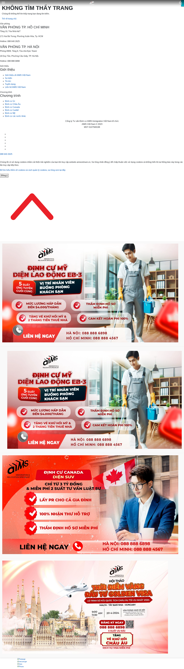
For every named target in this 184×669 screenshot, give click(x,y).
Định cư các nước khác (15, 116)
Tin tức (8, 81)
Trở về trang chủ (9, 19)
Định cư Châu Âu (13, 104)
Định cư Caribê (12, 110)
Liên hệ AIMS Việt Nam (15, 87)
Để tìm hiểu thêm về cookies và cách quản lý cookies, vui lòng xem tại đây (32, 170)
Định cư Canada (12, 107)
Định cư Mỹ (10, 113)
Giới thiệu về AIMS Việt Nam (17, 75)
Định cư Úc (10, 101)
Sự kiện (8, 78)
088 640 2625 (6, 154)
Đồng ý (4, 175)
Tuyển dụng (10, 84)
